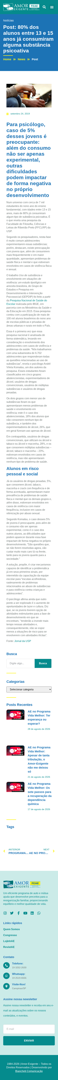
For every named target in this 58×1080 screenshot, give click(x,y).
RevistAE (9, 947)
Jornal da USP (22, 641)
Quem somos (11, 929)
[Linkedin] (32, 913)
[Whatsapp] (39, 913)
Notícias (8, 20)
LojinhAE (9, 941)
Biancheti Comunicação (29, 1071)
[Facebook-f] (18, 913)
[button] (44, 7)
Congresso (10, 935)
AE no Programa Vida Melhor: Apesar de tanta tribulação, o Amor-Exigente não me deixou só (39, 759)
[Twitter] (12, 913)
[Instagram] (5, 913)
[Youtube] (25, 913)
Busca (43, 663)
